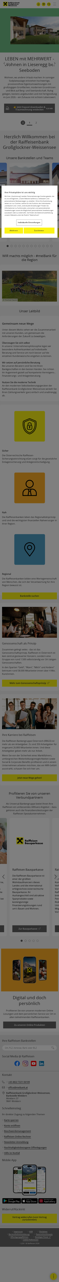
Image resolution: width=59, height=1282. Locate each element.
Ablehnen (14, 230)
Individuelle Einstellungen (29, 222)
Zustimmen (39, 230)
